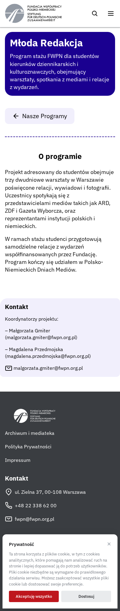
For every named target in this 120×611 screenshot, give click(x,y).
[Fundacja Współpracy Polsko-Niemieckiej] (33, 13)
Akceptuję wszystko (34, 596)
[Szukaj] (95, 13)
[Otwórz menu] (111, 13)
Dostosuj (86, 596)
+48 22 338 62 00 (36, 505)
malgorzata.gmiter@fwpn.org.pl (48, 368)
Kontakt (16, 478)
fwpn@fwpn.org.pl (34, 519)
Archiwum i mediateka (29, 433)
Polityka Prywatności (28, 446)
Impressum (17, 460)
